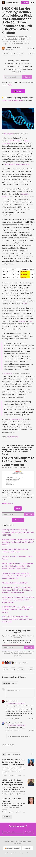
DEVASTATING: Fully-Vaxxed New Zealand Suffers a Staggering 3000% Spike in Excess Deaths (13, 762)
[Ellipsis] (33, 700)
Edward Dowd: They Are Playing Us (11, 800)
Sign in (32, 3)
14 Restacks (25, 663)
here (25, 303)
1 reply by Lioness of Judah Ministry (19, 736)
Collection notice (18, 843)
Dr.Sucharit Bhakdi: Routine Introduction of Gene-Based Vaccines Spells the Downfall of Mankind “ (18, 542)
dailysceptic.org (12, 437)
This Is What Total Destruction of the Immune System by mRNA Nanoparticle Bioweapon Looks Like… (16, 576)
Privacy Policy (18, 655)
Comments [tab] (6, 683)
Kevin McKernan (15, 141)
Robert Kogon (9, 134)
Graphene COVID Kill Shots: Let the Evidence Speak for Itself (15, 550)
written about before (16, 419)
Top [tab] (4, 754)
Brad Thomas (10, 723)
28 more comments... (8, 745)
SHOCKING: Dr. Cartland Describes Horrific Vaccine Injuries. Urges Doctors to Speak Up (12, 782)
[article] (18, 768)
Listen (32, 48)
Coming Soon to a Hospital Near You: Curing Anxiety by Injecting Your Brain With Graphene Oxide (18, 600)
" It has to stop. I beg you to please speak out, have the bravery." (13, 788)
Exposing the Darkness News (12, 100)
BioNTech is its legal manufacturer (17, 164)
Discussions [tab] (16, 754)
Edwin (8, 701)
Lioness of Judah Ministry (14, 47)
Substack (8, 853)
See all (5, 817)
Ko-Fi (10, 85)
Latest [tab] (9, 754)
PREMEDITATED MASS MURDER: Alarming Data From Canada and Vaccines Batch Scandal (17, 619)
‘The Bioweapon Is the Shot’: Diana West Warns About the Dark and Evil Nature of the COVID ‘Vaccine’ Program (17, 590)
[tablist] (10, 683)
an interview (8, 373)
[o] (31, 782)
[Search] (32, 754)
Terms (29, 841)
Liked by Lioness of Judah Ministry (16, 703)
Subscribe (25, 3)
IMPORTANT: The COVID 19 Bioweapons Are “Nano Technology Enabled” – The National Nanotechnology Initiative (17, 566)
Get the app (27, 848)
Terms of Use (27, 652)
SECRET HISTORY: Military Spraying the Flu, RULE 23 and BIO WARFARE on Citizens (17, 609)
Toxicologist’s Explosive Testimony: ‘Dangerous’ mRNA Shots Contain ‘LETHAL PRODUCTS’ (18, 532)
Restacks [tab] (14, 683)
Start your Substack (13, 848)
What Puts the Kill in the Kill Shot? (14, 583)
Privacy (23, 841)
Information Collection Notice (21, 654)
